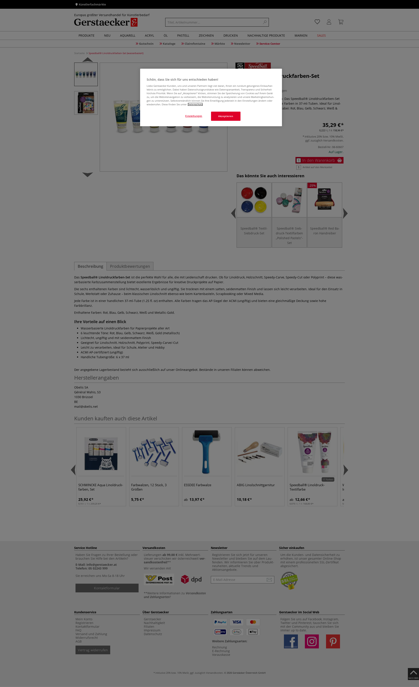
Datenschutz (195, 104)
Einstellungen (193, 116)
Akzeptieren (225, 116)
